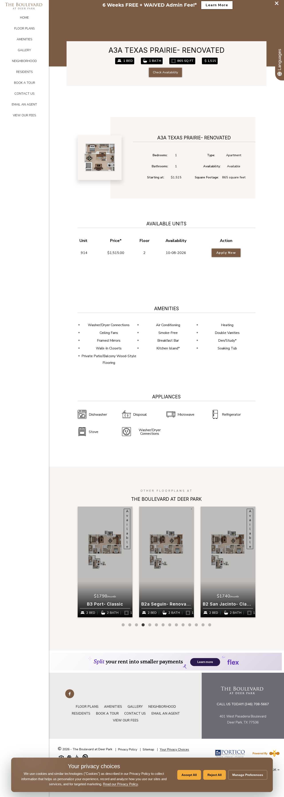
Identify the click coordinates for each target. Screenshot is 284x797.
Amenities (24, 39)
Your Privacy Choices (174, 749)
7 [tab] (163, 625)
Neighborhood (24, 61)
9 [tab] (176, 625)
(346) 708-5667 (257, 704)
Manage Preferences (247, 775)
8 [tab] (170, 625)
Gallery (24, 50)
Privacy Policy (127, 749)
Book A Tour (24, 83)
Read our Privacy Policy (120, 784)
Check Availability (165, 72)
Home (24, 18)
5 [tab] (150, 625)
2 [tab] (130, 625)
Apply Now (226, 253)
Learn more (217, 5)
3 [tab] (136, 625)
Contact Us (24, 94)
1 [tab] (123, 625)
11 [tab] (189, 625)
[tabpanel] (105, 562)
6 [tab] (156, 625)
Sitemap (148, 749)
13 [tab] (203, 625)
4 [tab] (143, 625)
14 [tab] (209, 625)
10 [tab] (183, 625)
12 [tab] (196, 625)
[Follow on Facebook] (69, 693)
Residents (24, 72)
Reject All (214, 775)
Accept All (189, 775)
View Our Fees (24, 115)
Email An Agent (24, 104)
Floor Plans (24, 28)
